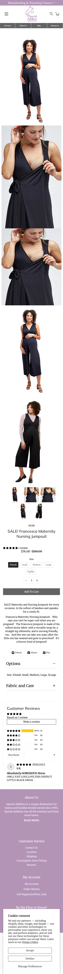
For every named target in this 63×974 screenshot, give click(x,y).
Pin (48, 652)
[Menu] (6, 14)
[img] (24, 764)
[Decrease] (26, 580)
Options (13, 663)
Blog (39, 26)
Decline (30, 958)
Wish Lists (40, 894)
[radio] (13, 565)
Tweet (18, 652)
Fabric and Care (20, 685)
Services (7, 26)
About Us (23, 26)
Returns (31, 864)
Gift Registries (25, 894)
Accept (30, 950)
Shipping (31, 856)
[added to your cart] (57, 13)
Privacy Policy (30, 942)
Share (34, 652)
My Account (32, 883)
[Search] (51, 13)
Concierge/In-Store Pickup (32, 860)
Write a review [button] (31, 721)
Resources (55, 26)
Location (32, 852)
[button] (10, 547)
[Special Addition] (31, 13)
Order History (32, 889)
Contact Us (31, 847)
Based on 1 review (17, 717)
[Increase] (37, 580)
